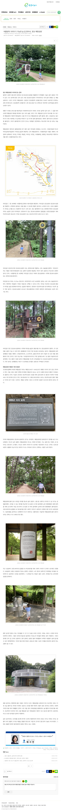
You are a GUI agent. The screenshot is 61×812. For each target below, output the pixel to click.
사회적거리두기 (28, 748)
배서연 (40, 35)
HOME (4, 27)
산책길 (50, 748)
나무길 (48, 749)
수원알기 (24, 18)
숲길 (43, 748)
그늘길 (44, 749)
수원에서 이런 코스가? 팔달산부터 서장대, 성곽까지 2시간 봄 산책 (18, 760)
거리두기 (22, 748)
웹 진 (15, 18)
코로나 (10, 748)
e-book (42, 12)
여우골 (34, 748)
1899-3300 (12, 806)
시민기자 (27, 12)
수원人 (19, 18)
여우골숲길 (38, 748)
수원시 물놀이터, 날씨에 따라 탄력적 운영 (13, 756)
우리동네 (21, 12)
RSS (17, 803)
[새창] (52, 26)
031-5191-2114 (20, 806)
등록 (8, 792)
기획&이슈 (4, 12)
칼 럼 (11, 18)
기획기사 (6, 18)
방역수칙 (52, 749)
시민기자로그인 (50, 2)
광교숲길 (46, 748)
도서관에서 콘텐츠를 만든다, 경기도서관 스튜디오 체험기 (16, 758)
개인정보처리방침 (11, 803)
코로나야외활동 (16, 748)
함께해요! (35, 12)
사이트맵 (58, 2)
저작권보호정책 (4, 803)
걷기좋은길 (55, 748)
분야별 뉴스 (12, 12)
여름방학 (6, 748)
